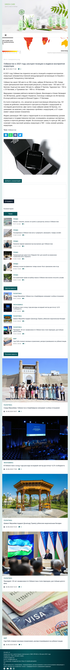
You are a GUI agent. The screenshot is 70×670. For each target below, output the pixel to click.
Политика (17, 293)
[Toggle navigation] (6, 35)
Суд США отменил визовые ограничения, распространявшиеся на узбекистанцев (39, 341)
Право (15, 219)
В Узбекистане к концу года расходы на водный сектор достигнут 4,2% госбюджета (34, 465)
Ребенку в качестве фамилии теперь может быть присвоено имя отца (36, 266)
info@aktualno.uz (12, 659)
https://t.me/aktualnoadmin (28, 661)
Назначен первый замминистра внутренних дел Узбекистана (33, 244)
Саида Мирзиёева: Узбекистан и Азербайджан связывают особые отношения (38, 296)
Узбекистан (12, 130)
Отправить (9, 201)
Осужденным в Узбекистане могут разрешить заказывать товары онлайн (37, 232)
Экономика (18, 305)
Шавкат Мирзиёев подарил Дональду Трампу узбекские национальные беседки (39, 318)
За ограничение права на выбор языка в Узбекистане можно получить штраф (38, 277)
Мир (14, 339)
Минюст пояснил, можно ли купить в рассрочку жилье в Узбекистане (36, 221)
